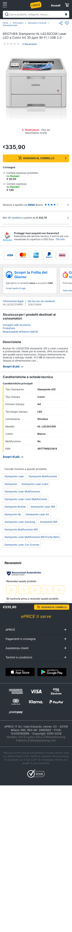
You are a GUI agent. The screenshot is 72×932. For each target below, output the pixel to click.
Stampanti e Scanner (37, 23)
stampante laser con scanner (21, 544)
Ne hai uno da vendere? (41, 301)
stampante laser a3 (37, 514)
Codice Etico (34, 737)
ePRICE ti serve (36, 616)
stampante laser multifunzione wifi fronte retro (32, 536)
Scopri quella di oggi (16, 288)
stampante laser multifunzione (22, 491)
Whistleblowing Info (43, 740)
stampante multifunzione (42, 476)
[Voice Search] (66, 15)
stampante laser (14, 476)
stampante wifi (48, 521)
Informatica (18, 23)
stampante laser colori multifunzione (25, 499)
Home (5, 23)
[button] (36, 89)
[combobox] (36, 14)
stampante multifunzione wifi (21, 529)
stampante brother (15, 506)
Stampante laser (10, 25)
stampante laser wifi (43, 506)
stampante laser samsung (19, 521)
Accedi (55, 5)
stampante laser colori (34, 483)
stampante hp (12, 514)
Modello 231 (15, 737)
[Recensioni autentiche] (24, 573)
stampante (10, 483)
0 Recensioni (29, 44)
